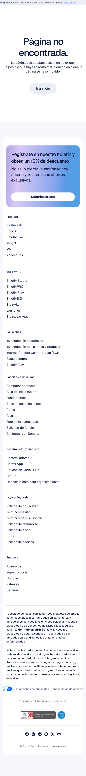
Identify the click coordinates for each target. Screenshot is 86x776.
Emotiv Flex (15, 237)
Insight (11, 243)
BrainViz (12, 304)
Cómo (10, 410)
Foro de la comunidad (22, 422)
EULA (10, 536)
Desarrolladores (17, 458)
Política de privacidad (22, 506)
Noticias (12, 578)
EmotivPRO (14, 287)
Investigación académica (24, 341)
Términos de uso (18, 512)
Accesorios (14, 255)
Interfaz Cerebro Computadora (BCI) (32, 353)
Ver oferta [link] (68, 2)
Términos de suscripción (24, 518)
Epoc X (12, 231)
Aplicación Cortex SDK (22, 470)
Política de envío (18, 530)
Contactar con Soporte (23, 434)
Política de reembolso (22, 524)
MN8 (10, 249)
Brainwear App (17, 316)
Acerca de (13, 566)
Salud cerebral (17, 359)
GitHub (11, 476)
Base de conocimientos (23, 404)
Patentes (12, 584)
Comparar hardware (21, 386)
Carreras (12, 590)
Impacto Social (17, 572)
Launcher (13, 310)
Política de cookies (20, 542)
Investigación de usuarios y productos (34, 347)
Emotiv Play (15, 365)
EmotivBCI (14, 298)
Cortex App (14, 464)
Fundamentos (16, 398)
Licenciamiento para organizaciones (32, 482)
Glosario (12, 416)
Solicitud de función (21, 428)
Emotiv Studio (16, 281)
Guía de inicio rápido (21, 392)
